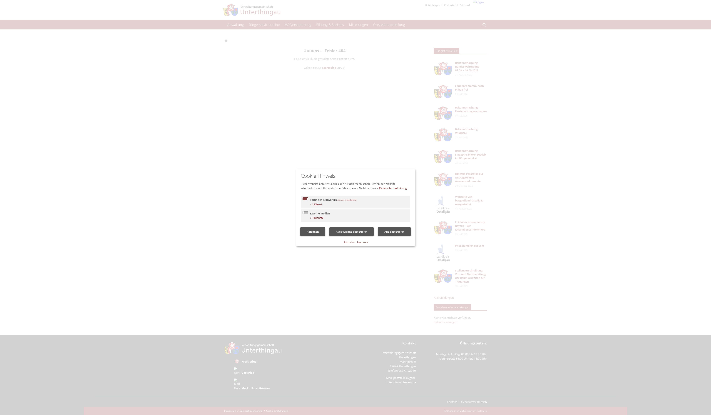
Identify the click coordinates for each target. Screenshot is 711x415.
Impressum (362, 242)
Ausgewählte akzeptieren (352, 231)
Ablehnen (313, 231)
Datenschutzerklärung (393, 188)
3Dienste (317, 217)
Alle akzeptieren (394, 231)
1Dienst (316, 204)
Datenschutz (349, 242)
